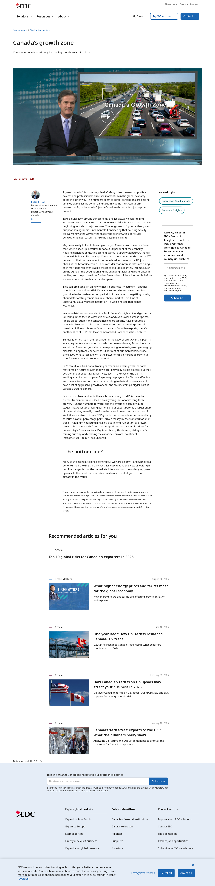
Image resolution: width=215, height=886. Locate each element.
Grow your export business (81, 841)
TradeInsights (20, 30)
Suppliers (117, 841)
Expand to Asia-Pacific (78, 819)
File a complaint (167, 833)
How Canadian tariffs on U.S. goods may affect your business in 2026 (127, 684)
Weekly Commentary (40, 30)
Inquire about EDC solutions (175, 819)
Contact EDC (165, 826)
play (107, 116)
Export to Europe (75, 826)
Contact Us (190, 16)
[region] (107, 872)
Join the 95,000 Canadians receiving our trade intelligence (85, 774)
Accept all (186, 873)
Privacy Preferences (143, 873)
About (62, 16)
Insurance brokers (123, 826)
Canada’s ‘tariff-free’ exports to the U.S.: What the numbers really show (127, 732)
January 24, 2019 (23, 178)
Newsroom (171, 4)
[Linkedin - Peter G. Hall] (32, 219)
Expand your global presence (82, 848)
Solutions (23, 16)
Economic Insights (172, 210)
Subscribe (177, 298)
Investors (117, 848)
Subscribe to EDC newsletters (175, 848)
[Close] (192, 865)
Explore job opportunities (173, 841)
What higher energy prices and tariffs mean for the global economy (131, 588)
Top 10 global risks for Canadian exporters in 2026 (91, 556)
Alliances (117, 833)
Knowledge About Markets (176, 200)
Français (194, 4)
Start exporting (74, 833)
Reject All (166, 873)
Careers (183, 4)
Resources (43, 16)
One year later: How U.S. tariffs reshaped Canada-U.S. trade (128, 636)
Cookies (23, 878)
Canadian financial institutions (130, 819)
